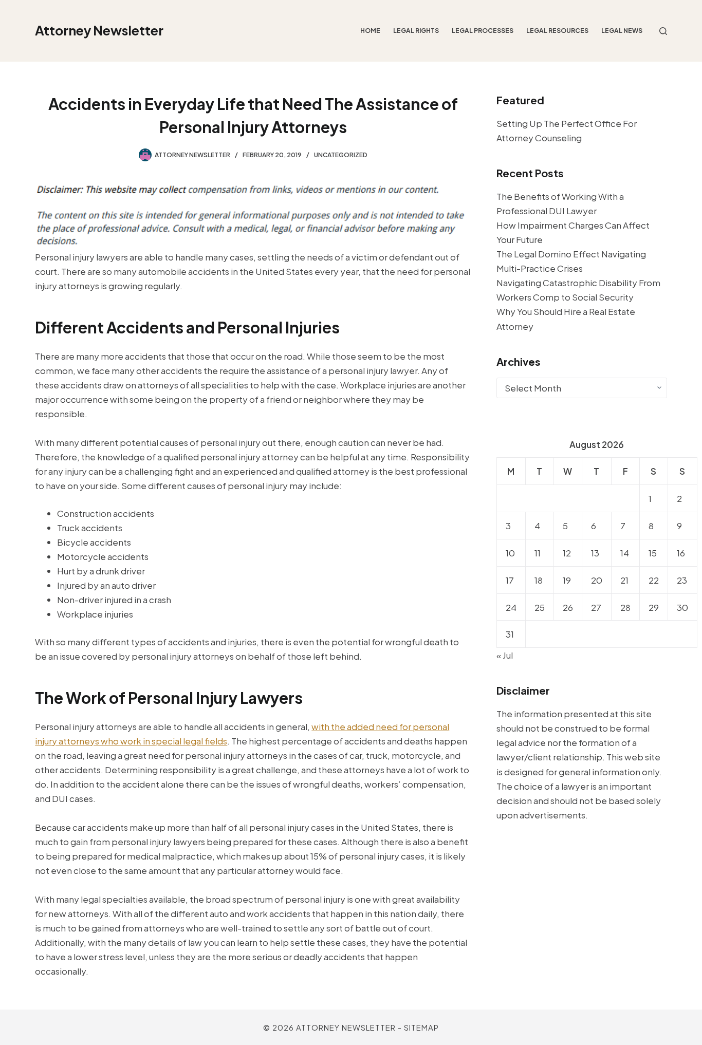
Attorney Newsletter (99, 30)
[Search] (663, 31)
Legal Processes (482, 30)
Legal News (621, 30)
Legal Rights (416, 30)
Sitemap (421, 1027)
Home (370, 30)
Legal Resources (557, 30)
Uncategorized (340, 155)
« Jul (504, 655)
